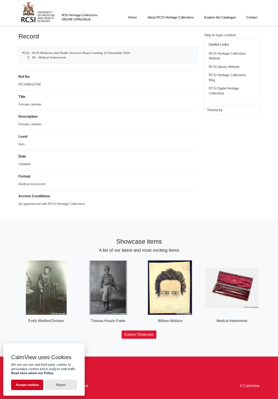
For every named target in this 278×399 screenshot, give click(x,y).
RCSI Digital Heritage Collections (224, 90)
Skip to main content (219, 35)
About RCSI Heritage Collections (170, 17)
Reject (61, 385)
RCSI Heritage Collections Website (227, 56)
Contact (251, 17)
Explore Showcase (139, 334)
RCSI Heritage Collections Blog (227, 77)
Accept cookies (27, 385)
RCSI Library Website (224, 67)
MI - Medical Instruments (49, 57)
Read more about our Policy (32, 373)
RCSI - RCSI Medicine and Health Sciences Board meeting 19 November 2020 (76, 53)
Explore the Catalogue (220, 17)
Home (132, 17)
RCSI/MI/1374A (29, 84)
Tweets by (215, 110)
